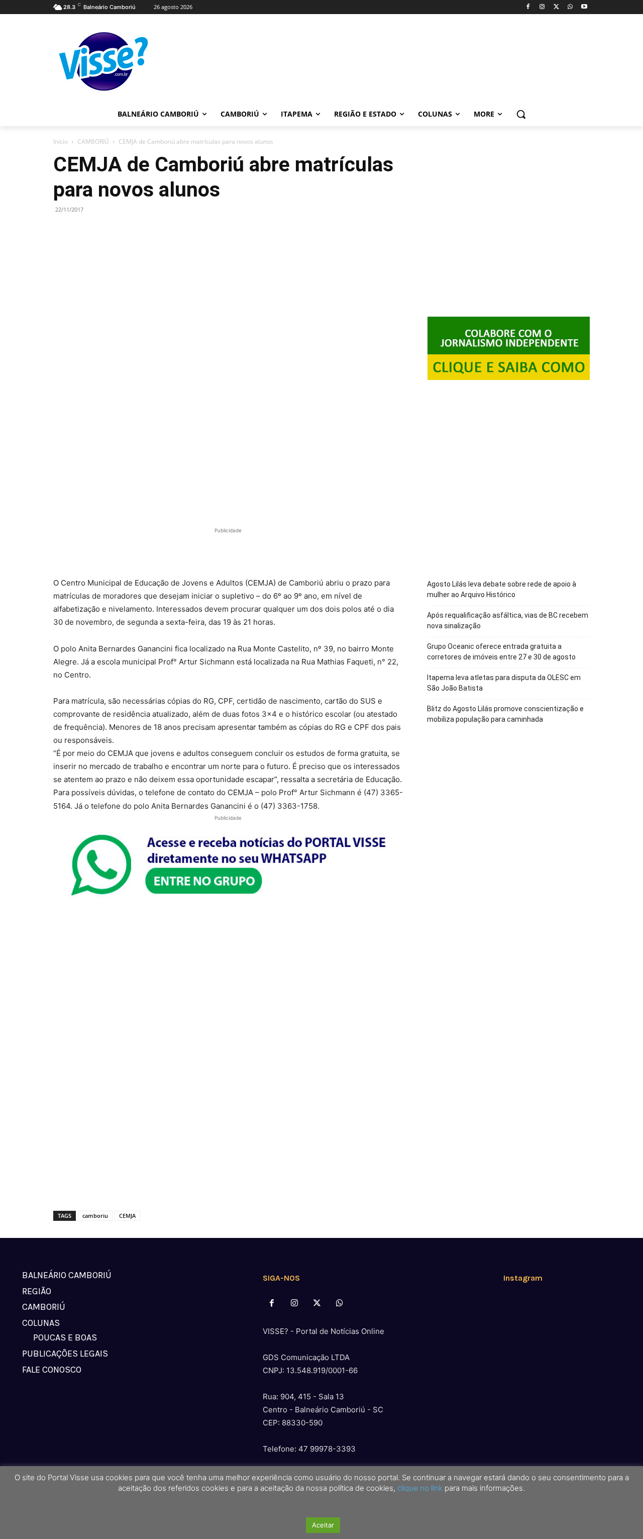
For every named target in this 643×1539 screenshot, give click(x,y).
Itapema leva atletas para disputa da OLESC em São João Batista (504, 683)
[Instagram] (542, 7)
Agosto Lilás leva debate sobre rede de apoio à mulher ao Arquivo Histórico (501, 589)
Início (60, 141)
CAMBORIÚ (93, 141)
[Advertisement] (228, 551)
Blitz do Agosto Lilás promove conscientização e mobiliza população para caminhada (505, 714)
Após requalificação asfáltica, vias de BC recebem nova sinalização (507, 620)
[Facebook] (528, 7)
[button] (521, 114)
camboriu (95, 1215)
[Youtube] (584, 7)
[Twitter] (556, 7)
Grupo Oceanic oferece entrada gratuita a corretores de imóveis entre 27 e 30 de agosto (501, 651)
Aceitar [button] (323, 1525)
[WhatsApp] (570, 7)
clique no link (419, 1488)
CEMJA (127, 1215)
